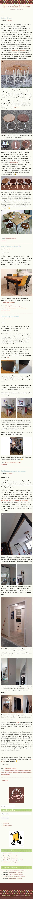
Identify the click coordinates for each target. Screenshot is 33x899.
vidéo (18, 722)
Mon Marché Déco (6, 500)
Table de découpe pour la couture (10, 316)
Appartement (8, 768)
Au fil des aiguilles (16, 462)
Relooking (7, 238)
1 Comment (4, 240)
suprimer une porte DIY (26, 772)
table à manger (14, 162)
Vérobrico (5, 870)
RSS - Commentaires (7, 825)
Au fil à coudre (8, 462)
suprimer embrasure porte (14, 772)
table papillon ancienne (22, 308)
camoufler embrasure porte (10, 770)
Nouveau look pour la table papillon (11, 246)
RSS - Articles (6, 823)
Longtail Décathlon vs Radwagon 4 (10, 862)
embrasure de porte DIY (23, 770)
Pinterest (22, 50)
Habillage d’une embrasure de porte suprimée (13, 471)
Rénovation (13, 238)
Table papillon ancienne (8, 302)
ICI (8, 357)
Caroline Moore (27, 895)
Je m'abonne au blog (5, 818)
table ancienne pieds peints (10, 308)
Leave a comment (5, 310)
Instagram (15, 50)
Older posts (4, 780)
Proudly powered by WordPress (8, 895)
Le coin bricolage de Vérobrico (16, 6)
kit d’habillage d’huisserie (21, 500)
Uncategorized (19, 306)
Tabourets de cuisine (6, 18)
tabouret (16, 108)
